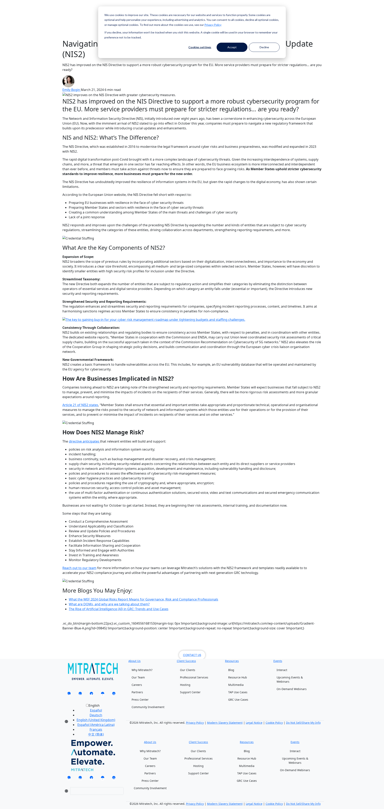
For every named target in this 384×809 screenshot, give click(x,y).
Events (277, 661)
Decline (264, 47)
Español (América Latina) (96, 724)
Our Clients (187, 670)
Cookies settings (199, 47)
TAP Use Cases (237, 692)
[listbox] (92, 721)
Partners (137, 692)
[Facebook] (91, 694)
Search (67, 11)
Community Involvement (148, 707)
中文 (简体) (96, 734)
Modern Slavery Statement (225, 722)
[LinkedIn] (69, 694)
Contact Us (192, 655)
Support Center (190, 692)
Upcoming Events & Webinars (290, 679)
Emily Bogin (71, 90)
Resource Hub (237, 677)
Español (96, 710)
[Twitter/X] (80, 694)
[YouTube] (103, 694)
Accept (232, 47)
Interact (282, 670)
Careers (137, 685)
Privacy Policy (212, 24)
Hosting (185, 685)
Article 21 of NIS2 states (80, 405)
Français (96, 729)
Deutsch (96, 715)
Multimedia (236, 685)
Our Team (138, 677)
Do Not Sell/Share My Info (303, 722)
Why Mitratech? (142, 670)
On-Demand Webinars (292, 689)
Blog (231, 670)
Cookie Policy (274, 722)
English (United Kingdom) (96, 720)
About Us (134, 661)
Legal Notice (254, 722)
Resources (232, 661)
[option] (96, 710)
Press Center (140, 699)
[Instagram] (114, 694)
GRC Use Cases (238, 699)
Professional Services (194, 677)
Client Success (186, 661)
